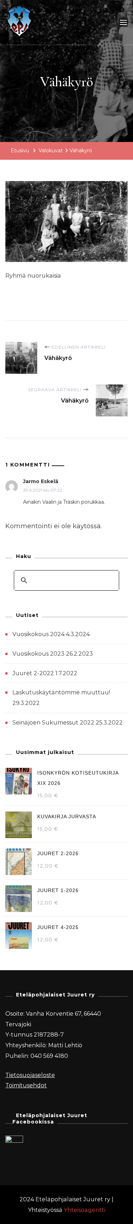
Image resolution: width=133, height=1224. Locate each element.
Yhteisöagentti (84, 1210)
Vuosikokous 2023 (38, 653)
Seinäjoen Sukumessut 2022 (53, 722)
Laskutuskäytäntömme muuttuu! (61, 692)
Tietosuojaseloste (30, 1075)
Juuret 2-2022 (33, 673)
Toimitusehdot (26, 1085)
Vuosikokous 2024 (38, 634)
